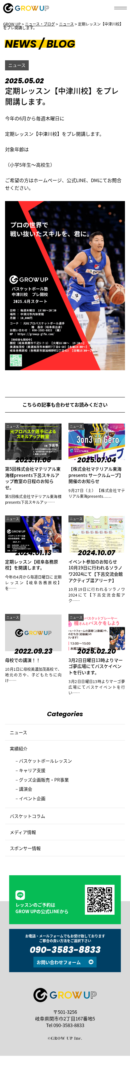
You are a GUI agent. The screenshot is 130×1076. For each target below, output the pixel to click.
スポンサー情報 (25, 848)
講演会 (25, 789)
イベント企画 (32, 798)
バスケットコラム (27, 816)
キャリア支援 (32, 770)
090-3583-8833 (65, 950)
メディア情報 (23, 832)
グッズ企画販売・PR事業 (44, 779)
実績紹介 (18, 748)
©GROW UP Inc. (65, 1038)
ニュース (17, 65)
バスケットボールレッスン (45, 761)
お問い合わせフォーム (59, 962)
